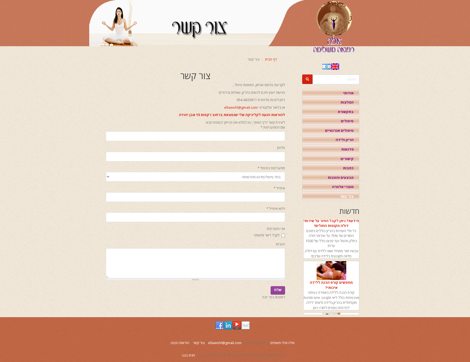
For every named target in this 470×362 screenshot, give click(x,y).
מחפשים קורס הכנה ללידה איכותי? (331, 283)
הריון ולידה (345, 139)
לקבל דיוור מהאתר (266, 235)
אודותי (348, 92)
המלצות (347, 102)
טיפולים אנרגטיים (339, 130)
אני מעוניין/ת (276, 228)
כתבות (348, 168)
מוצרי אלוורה (343, 186)
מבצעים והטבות (341, 177)
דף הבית (271, 59)
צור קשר (347, 196)
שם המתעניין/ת (273, 127)
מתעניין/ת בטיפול (271, 168)
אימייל (279, 188)
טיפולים (347, 120)
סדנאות (347, 149)
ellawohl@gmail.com (241, 107)
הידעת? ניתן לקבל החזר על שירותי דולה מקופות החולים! (331, 221)
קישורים (347, 158)
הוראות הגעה (180, 342)
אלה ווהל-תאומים (282, 342)
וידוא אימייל (275, 208)
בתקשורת (346, 111)
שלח (278, 289)
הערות (280, 244)
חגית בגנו (188, 355)
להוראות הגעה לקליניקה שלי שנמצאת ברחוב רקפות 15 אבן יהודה (232, 114)
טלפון (281, 147)
